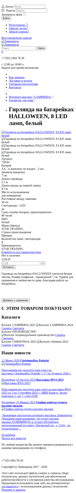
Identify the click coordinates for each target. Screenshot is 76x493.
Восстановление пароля (16, 37)
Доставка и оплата (20, 80)
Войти (6, 18)
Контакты (15, 87)
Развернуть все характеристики (21, 252)
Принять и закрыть (13, 489)
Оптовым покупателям (23, 84)
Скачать (6, 328)
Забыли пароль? (19, 31)
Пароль (11, 10)
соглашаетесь (9, 486)
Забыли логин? (18, 28)
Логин (9, 6)
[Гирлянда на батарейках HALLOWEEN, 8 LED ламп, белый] (38, 135)
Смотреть (18, 328)
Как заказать (17, 77)
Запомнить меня (11, 14)
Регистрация (17, 24)
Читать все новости (13, 438)
